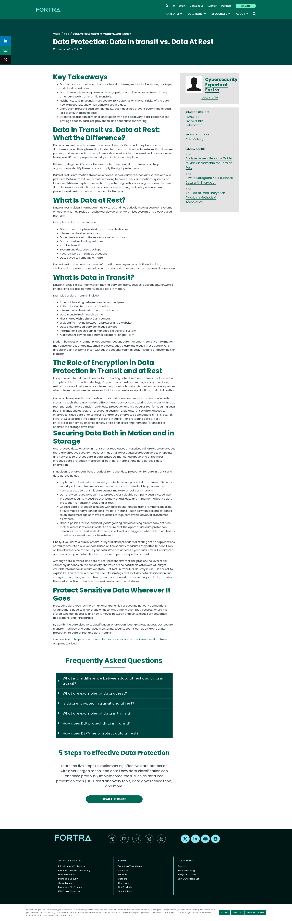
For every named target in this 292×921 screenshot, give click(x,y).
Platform (173, 14)
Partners (226, 5)
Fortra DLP (193, 117)
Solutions (197, 14)
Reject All (238, 912)
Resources (220, 14)
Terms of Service (115, 909)
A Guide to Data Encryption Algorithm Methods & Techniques (205, 197)
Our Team (123, 883)
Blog (66, 34)
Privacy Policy (79, 909)
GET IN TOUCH (186, 860)
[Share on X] (5, 59)
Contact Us (196, 5)
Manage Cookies (255, 912)
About (242, 14)
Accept (224, 912)
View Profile (209, 98)
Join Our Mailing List (188, 878)
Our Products (125, 887)
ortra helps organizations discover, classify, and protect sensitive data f (113, 639)
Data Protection (66, 874)
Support (212, 5)
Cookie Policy (92, 909)
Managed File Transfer (70, 887)
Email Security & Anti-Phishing (74, 870)
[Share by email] (5, 50)
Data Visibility (194, 139)
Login (182, 5)
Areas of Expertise (70, 860)
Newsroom (124, 870)
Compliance (65, 883)
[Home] (48, 10)
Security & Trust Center (130, 866)
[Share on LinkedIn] (5, 41)
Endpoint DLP (194, 121)
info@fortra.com (187, 874)
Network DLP (194, 125)
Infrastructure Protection (71, 866)
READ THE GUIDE (114, 799)
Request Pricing (186, 870)
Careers (122, 878)
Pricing (246, 5)
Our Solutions (125, 891)
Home (56, 34)
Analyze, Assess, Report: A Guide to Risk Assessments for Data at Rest (209, 163)
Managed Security (68, 878)
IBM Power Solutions (69, 891)
